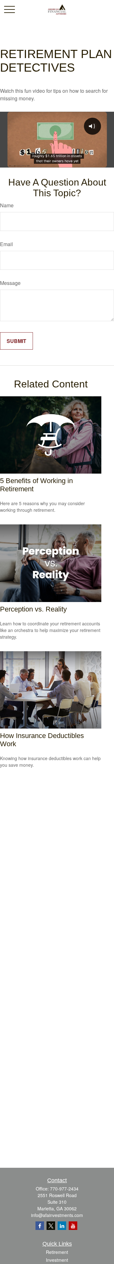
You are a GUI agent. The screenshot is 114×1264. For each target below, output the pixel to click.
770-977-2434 (64, 1188)
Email (6, 244)
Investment (57, 1260)
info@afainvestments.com (57, 1215)
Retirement (57, 1252)
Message (10, 282)
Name (7, 205)
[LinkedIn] (62, 1225)
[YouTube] (73, 1225)
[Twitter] (51, 1225)
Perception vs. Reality (33, 609)
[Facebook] (39, 1225)
